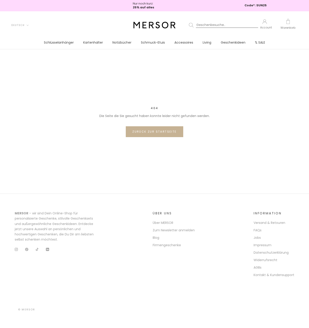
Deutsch (18, 25)
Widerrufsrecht (265, 260)
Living (207, 42)
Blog (156, 237)
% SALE (260, 42)
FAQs (257, 230)
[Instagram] (16, 249)
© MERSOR (26, 309)
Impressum (262, 245)
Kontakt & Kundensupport (274, 275)
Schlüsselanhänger (59, 42)
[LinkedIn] (47, 249)
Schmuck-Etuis (153, 42)
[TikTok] (37, 249)
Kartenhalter (93, 42)
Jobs (257, 237)
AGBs (257, 267)
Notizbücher (121, 42)
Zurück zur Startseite (154, 132)
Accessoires (183, 42)
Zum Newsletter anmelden (174, 230)
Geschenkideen (233, 42)
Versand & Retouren (269, 222)
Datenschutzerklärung (271, 252)
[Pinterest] (26, 249)
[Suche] (221, 25)
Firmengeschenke (167, 245)
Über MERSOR (163, 222)
